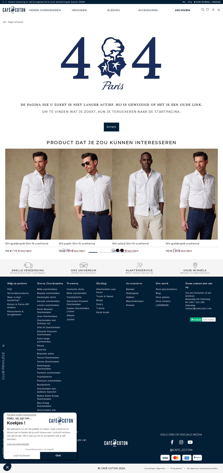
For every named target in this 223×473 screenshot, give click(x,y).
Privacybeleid (176, 468)
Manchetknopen (135, 301)
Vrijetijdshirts (44, 377)
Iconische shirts (75, 289)
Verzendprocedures (18, 293)
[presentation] (3, 2)
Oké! (58, 455)
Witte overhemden (47, 289)
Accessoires (134, 283)
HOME (111, 126)
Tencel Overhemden (48, 357)
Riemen (130, 305)
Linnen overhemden (48, 305)
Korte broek (102, 312)
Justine (71, 319)
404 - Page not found (13, 22)
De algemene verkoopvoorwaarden (202, 468)
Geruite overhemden (48, 301)
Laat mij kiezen (21, 455)
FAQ (9, 289)
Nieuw (40, 346)
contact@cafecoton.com (198, 308)
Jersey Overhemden (48, 361)
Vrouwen (72, 283)
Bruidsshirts (43, 385)
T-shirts (100, 308)
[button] (93, 252)
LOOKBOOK (162, 305)
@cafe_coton (181, 450)
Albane (71, 315)
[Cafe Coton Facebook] (172, 443)
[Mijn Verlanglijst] (207, 10)
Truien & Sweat (104, 296)
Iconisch (41, 349)
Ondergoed (132, 293)
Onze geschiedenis (166, 289)
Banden (130, 289)
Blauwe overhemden (48, 293)
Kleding (101, 283)
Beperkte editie (45, 353)
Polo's (99, 304)
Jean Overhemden (47, 316)
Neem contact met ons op (198, 285)
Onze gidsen (163, 297)
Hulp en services (17, 283)
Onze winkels (163, 301)
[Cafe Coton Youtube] (190, 443)
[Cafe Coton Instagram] (181, 443)
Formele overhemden (49, 373)
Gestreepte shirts (46, 297)
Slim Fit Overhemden (48, 327)
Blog (158, 293)
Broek (99, 300)
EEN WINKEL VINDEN (207, 2)
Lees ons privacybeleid (18, 444)
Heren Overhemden (50, 283)
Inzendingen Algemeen (155, 468)
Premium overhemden (49, 381)
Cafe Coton (14, 10)
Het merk (162, 283)
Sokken (130, 297)
